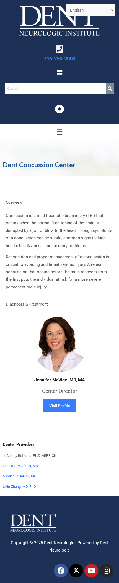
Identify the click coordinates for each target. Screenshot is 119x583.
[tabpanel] (59, 253)
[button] (59, 72)
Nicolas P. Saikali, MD (20, 476)
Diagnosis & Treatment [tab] (27, 304)
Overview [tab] (14, 202)
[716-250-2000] (59, 48)
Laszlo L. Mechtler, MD (20, 466)
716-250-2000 (59, 58)
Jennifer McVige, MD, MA (59, 380)
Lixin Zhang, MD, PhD (19, 486)
